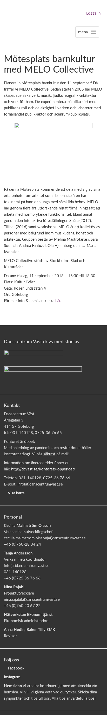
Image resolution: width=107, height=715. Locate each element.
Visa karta (16, 493)
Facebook (16, 668)
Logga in (93, 13)
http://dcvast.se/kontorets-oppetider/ (43, 469)
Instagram (12, 677)
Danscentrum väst (19, 12)
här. (58, 301)
